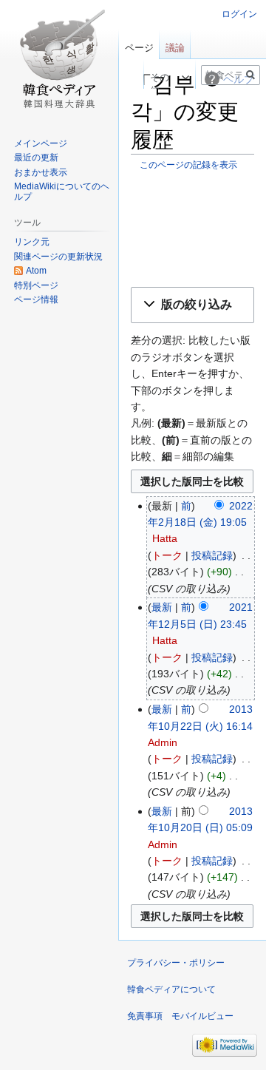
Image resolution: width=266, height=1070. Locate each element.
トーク (167, 555)
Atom (36, 270)
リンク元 (32, 242)
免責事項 (145, 1016)
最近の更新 (36, 157)
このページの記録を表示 (188, 164)
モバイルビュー (202, 1016)
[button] (192, 305)
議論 (175, 47)
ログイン (239, 14)
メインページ (40, 143)
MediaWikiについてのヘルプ (61, 191)
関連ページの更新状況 (58, 256)
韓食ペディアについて (171, 989)
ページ (139, 47)
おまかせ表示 (40, 172)
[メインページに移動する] (59, 59)
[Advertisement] (192, 229)
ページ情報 (36, 299)
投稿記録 (212, 555)
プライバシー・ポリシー (176, 963)
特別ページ (36, 285)
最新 (161, 607)
